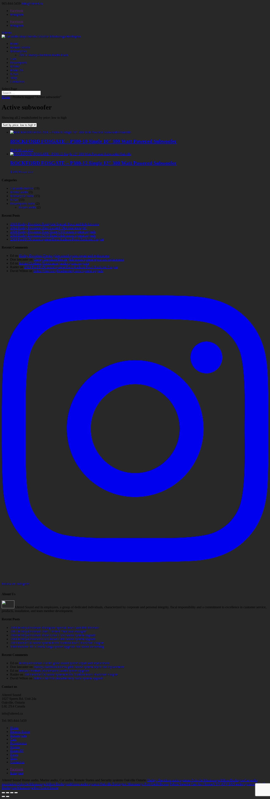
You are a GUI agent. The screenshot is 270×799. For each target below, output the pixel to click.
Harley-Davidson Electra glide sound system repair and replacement (64, 255)
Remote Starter (20, 47)
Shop (13, 78)
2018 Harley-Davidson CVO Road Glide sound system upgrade (53, 235)
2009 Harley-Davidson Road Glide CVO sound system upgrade (53, 231)
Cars (13, 59)
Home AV (17, 70)
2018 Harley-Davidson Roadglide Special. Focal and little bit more (54, 224)
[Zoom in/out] (3, 792)
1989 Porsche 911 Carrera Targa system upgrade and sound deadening (57, 646)
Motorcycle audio (22, 196)
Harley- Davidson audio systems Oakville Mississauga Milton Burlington (195, 780)
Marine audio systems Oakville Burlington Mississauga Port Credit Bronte (119, 784)
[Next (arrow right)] (7, 796)
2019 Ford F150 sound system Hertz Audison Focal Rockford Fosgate (57, 239)
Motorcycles (18, 51)
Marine (15, 66)
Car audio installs (21, 188)
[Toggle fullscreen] (7, 792)
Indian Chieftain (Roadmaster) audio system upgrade (54, 263)
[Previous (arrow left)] (3, 796)
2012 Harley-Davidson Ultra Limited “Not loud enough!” (48, 228)
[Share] (12, 792)
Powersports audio (22, 203)
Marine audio (19, 192)
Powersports (18, 62)
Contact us (17, 81)
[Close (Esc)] (16, 792)
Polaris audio (27, 207)
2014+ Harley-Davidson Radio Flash (43, 55)
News (14, 74)
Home (14, 43)
